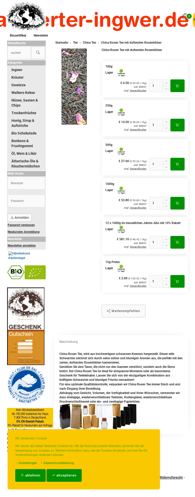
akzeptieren (65, 475)
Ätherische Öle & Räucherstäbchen (25, 163)
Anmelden (21, 217)
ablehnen (32, 475)
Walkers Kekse (23, 93)
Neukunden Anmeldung (24, 232)
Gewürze (18, 85)
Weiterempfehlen (125, 311)
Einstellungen (27, 463)
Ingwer (16, 70)
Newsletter (41, 35)
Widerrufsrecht (171, 477)
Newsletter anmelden (22, 245)
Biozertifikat (18, 35)
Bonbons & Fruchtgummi (22, 143)
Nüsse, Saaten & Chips (24, 102)
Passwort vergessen (21, 225)
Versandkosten (138, 90)
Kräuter (17, 77)
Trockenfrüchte (23, 113)
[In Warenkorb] (177, 85)
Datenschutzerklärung (58, 463)
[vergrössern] (74, 86)
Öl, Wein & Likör (24, 153)
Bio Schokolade (24, 133)
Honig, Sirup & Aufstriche (22, 123)
